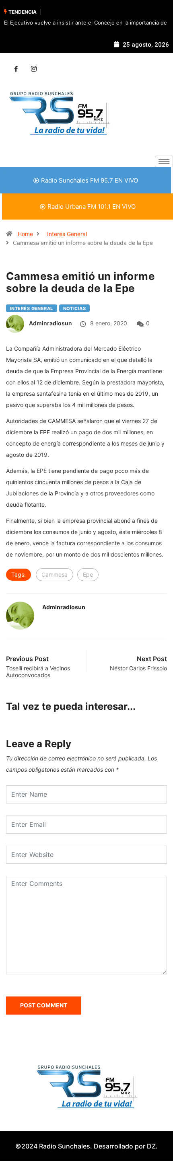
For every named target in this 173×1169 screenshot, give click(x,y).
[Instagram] (34, 69)
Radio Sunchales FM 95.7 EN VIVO (89, 180)
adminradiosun (50, 323)
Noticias (74, 308)
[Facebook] (16, 69)
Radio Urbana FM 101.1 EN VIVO (91, 206)
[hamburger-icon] (164, 161)
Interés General (67, 233)
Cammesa (54, 574)
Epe (88, 574)
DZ (151, 1146)
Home (25, 233)
